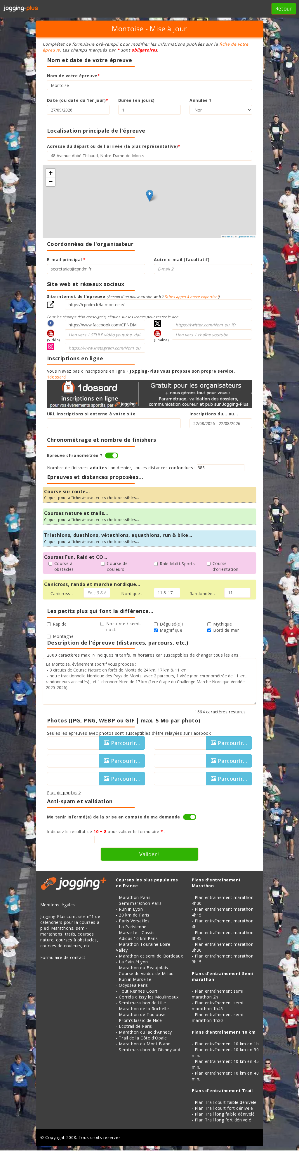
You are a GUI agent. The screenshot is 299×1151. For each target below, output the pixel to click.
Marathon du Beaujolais (143, 967)
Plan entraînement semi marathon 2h (217, 994)
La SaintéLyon (133, 962)
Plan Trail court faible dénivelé (226, 1102)
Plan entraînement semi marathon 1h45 (217, 1005)
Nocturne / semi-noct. (123, 626)
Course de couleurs (117, 566)
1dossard (56, 377)
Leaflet (229, 236)
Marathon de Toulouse (142, 1014)
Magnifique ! (172, 630)
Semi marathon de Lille (142, 1003)
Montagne (63, 636)
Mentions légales (57, 904)
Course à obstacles (64, 566)
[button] (149, 196)
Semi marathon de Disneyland (149, 1049)
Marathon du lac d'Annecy (145, 1032)
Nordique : (131, 593)
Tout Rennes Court (138, 991)
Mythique (222, 624)
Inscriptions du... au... (214, 414)
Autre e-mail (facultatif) (182, 259)
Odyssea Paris (133, 985)
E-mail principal (66, 259)
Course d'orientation (226, 566)
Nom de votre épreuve (73, 75)
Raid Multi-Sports (177, 563)
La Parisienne (132, 926)
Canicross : (62, 593)
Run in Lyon (131, 909)
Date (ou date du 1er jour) (77, 100)
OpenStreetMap (246, 236)
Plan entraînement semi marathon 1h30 (217, 1017)
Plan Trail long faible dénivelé (225, 1114)
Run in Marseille (135, 979)
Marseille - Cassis (136, 932)
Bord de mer (226, 630)
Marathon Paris (134, 897)
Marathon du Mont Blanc (144, 1043)
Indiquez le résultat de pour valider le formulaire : (106, 831)
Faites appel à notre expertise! (191, 296)
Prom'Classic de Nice (140, 1020)
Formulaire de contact (63, 957)
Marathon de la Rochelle (144, 1008)
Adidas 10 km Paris (138, 938)
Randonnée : (202, 593)
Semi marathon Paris (140, 903)
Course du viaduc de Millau (146, 973)
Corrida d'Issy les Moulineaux (148, 997)
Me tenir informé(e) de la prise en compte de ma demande (113, 817)
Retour (283, 8)
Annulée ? (200, 100)
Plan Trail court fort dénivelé (224, 1108)
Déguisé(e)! (171, 624)
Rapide (60, 624)
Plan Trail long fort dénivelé (223, 1120)
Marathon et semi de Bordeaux (151, 956)
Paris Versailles (134, 921)
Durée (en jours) (136, 100)
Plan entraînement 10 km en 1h (227, 1043)
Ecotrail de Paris (135, 1026)
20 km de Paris (134, 915)
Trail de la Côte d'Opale (143, 1038)
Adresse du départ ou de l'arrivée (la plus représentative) (113, 146)
